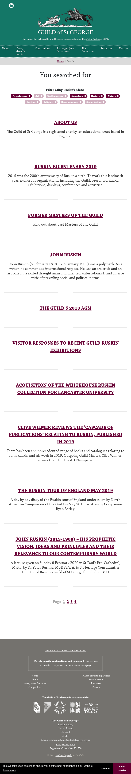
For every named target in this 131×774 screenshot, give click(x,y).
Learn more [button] (9, 770)
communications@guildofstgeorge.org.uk (69, 739)
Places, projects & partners (65, 50)
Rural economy (69, 102)
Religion (48, 102)
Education (77, 96)
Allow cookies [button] (122, 768)
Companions (42, 48)
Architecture (20, 96)
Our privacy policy (65, 744)
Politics (31, 102)
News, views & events (20, 51)
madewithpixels (64, 755)
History (95, 96)
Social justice (94, 102)
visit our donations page (77, 665)
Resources (106, 48)
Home (60, 61)
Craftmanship (55, 96)
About (5, 48)
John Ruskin (93, 39)
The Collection (88, 50)
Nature (112, 96)
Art (37, 96)
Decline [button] (105, 768)
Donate (123, 48)
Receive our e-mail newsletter (65, 650)
